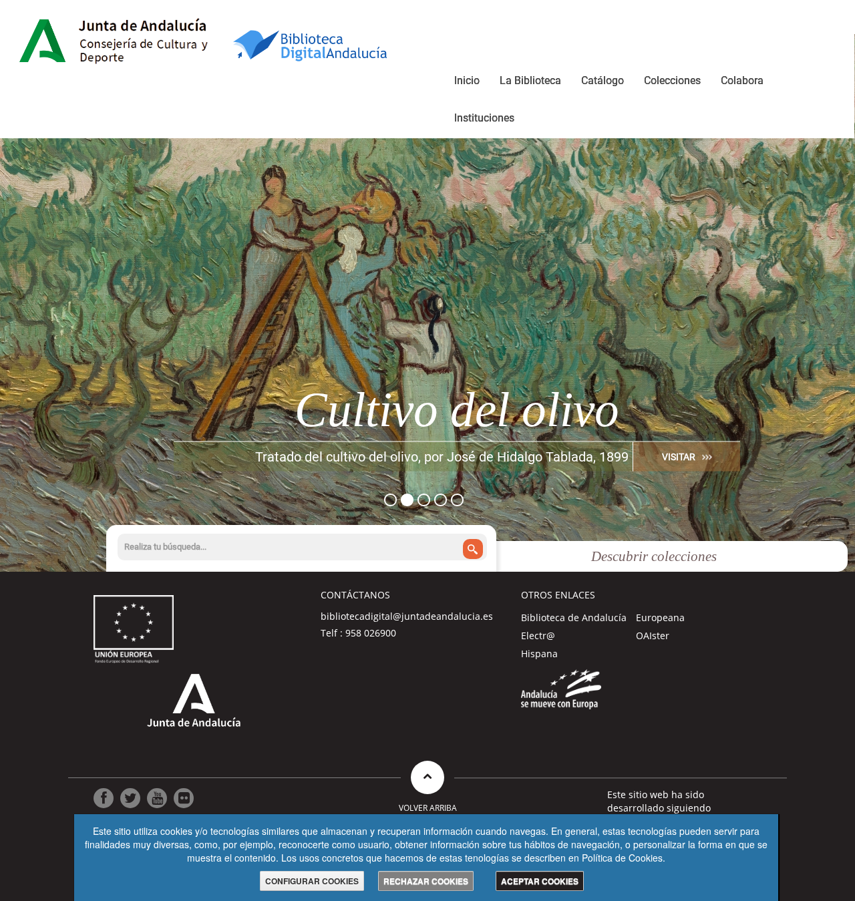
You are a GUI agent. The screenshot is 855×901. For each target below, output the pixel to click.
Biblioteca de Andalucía (574, 617)
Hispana (539, 653)
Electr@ (538, 635)
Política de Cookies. (623, 857)
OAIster (652, 635)
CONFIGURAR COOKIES (312, 881)
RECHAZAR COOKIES (425, 881)
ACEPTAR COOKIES (539, 881)
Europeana (660, 617)
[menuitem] (467, 83)
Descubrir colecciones (654, 556)
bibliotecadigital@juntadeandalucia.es (407, 616)
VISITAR (678, 457)
